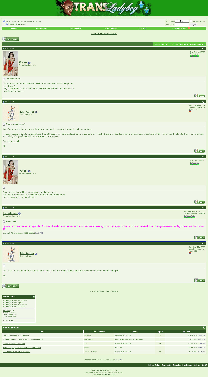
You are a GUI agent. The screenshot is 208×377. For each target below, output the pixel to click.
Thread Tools (159, 44)
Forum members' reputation (14, 344)
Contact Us (166, 365)
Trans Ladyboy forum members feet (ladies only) (22, 348)
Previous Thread (98, 291)
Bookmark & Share (180, 28)
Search (141, 28)
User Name (170, 21)
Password (170, 25)
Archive (197, 365)
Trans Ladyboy (109, 374)
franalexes (10, 213)
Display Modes (196, 44)
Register (13, 28)
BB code (6, 311)
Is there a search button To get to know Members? (23, 339)
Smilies (5, 312)
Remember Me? (199, 21)
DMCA (204, 365)
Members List (76, 28)
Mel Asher (27, 111)
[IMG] (5, 314)
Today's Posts (111, 28)
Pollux (23, 62)
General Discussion (33, 21)
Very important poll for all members (16, 352)
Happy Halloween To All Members (16, 335)
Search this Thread (178, 44)
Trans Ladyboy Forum (14, 21)
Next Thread (111, 291)
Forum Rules (41, 28)
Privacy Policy (154, 365)
